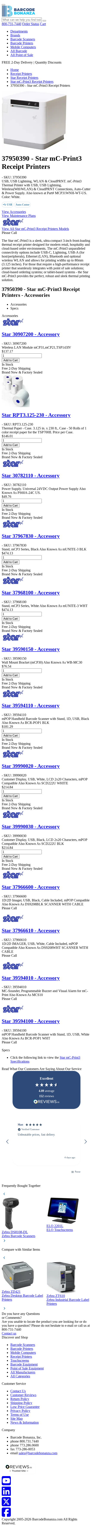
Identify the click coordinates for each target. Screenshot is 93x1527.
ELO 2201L (54, 1226)
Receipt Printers (21, 74)
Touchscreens (19, 1360)
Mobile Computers (23, 47)
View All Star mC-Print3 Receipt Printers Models (35, 229)
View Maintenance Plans (19, 216)
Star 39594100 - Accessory (31, 1021)
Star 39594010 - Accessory (31, 978)
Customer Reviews (23, 1395)
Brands (15, 35)
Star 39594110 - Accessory (30, 705)
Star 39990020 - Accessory (31, 766)
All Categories (20, 1376)
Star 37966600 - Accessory (31, 887)
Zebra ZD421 (11, 1292)
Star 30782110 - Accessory (30, 475)
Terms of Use (19, 1414)
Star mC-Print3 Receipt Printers (31, 81)
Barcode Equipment (24, 1364)
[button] (7, 1141)
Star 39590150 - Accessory (31, 649)
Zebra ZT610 (55, 1296)
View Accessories (14, 212)
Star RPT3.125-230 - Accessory (36, 415)
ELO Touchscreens (59, 1230)
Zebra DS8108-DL (15, 1232)
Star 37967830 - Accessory (31, 536)
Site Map (16, 1418)
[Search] (44, 20)
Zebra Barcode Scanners (18, 1236)
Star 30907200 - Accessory (31, 334)
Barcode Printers (21, 43)
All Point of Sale (21, 55)
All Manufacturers (22, 1372)
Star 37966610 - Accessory (31, 930)
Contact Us (18, 1391)
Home (14, 70)
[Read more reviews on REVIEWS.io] (46, 1102)
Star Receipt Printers (24, 78)
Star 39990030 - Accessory (31, 826)
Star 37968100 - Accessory (31, 592)
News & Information (24, 1422)
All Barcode (18, 51)
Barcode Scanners (22, 39)
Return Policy (19, 1399)
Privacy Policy (20, 1411)
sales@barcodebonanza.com (38, 1453)
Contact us (9, 1333)
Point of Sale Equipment (27, 1368)
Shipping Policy (21, 1403)
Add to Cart (10, 360)
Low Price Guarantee (25, 1407)
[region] (46, 1141)
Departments (19, 31)
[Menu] (3, 4)
